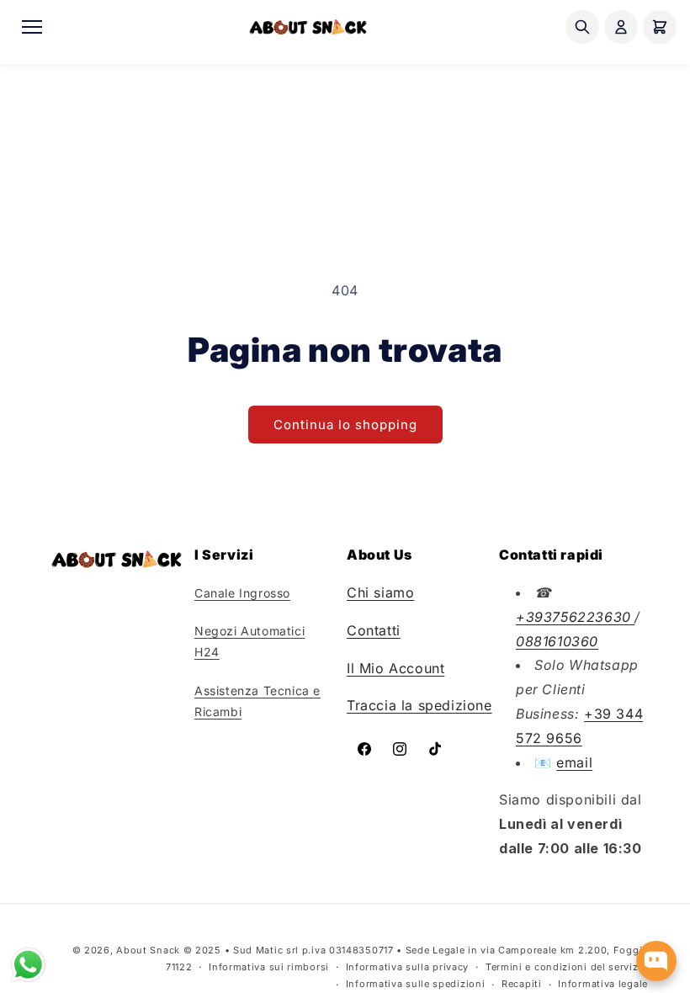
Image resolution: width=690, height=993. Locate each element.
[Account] (621, 27)
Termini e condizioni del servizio (567, 967)
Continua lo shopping (345, 425)
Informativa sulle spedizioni (416, 984)
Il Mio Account (395, 668)
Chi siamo (380, 592)
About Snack (148, 950)
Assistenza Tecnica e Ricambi (257, 701)
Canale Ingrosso (242, 593)
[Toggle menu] (31, 26)
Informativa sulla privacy (408, 967)
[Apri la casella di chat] (656, 961)
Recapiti (522, 984)
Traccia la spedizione (419, 705)
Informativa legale (603, 984)
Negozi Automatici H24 (249, 641)
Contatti (374, 630)
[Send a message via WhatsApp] (28, 965)
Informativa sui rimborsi (269, 967)
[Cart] (660, 27)
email (574, 762)
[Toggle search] (582, 27)
